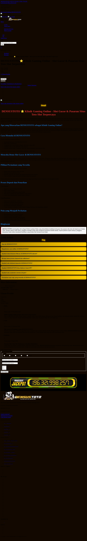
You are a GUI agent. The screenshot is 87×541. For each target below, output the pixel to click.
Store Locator (7, 30)
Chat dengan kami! (6, 417)
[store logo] (14, 20)
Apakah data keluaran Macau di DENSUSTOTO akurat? (19, 253)
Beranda (6, 55)
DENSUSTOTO (5, 1)
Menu (2, 21)
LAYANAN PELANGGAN (8, 3)
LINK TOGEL (23, 1)
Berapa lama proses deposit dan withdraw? (16, 258)
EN (3, 35)
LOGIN (3, 80)
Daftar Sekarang (32, 85)
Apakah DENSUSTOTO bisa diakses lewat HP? (17, 268)
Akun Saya (7, 26)
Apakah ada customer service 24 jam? (14, 272)
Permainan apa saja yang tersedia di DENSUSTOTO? (19, 277)
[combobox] (8, 43)
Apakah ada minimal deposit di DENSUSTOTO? (17, 263)
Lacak (5, 24)
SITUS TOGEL (14, 1)
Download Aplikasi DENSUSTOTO (11, 12)
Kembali (6, 53)
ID (3, 36)
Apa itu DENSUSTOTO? (9, 244)
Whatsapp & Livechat (6, 415)
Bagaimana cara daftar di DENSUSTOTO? (15, 249)
